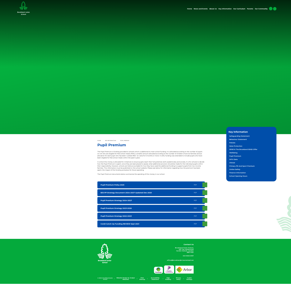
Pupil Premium (124, 140)
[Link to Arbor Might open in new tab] (184, 270)
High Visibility (168, 278)
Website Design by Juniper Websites (125, 278)
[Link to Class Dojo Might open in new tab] (158, 270)
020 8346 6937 (188, 256)
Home (99, 140)
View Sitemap (142, 278)
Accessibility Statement (155, 278)
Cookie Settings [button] (189, 278)
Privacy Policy (178, 278)
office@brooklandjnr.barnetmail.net (180, 260)
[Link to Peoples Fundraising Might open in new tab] (169, 269)
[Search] (274, 8)
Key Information (110, 140)
